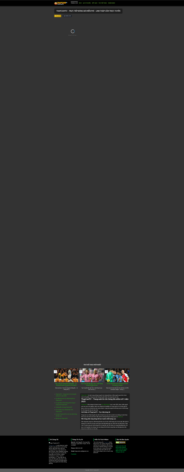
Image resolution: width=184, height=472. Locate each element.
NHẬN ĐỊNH (111, 3)
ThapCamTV (84, 404)
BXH (80, 3)
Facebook (73, 454)
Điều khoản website (121, 447)
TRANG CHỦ (74, 3)
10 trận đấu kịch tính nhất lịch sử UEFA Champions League (117, 384)
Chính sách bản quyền (121, 449)
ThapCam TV (52, 445)
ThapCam (120, 416)
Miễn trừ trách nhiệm (121, 450)
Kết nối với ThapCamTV (62, 418)
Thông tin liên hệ (120, 452)
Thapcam (106, 442)
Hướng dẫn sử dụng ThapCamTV (64, 407)
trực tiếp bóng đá (105, 404)
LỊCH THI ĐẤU (87, 3)
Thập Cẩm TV (84, 395)
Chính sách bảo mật (121, 446)
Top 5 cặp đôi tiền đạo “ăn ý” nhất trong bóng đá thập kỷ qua (92, 384)
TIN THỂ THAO (103, 3)
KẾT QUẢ (94, 3)
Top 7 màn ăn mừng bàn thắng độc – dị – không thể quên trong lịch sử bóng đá (66, 384)
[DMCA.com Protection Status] (120, 442)
